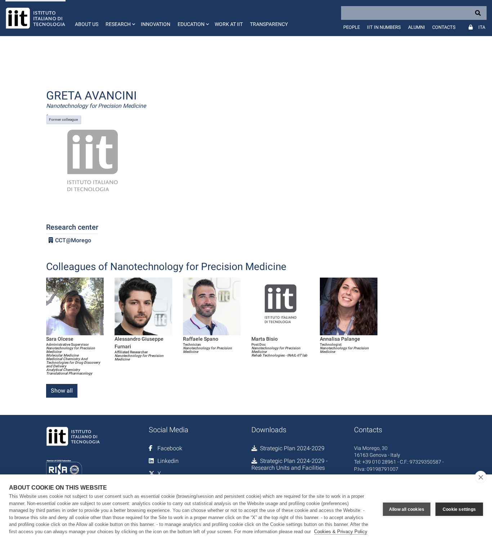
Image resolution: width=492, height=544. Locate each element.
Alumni (416, 27)
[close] (481, 477)
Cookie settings (459, 509)
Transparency (269, 24)
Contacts (444, 27)
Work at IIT (229, 24)
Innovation (155, 24)
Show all (62, 390)
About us (86, 24)
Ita (481, 27)
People (351, 27)
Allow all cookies (406, 509)
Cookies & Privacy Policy (340, 531)
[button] (119, 18)
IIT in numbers (384, 27)
